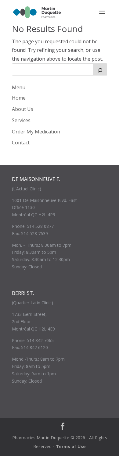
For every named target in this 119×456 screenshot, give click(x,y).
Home (19, 97)
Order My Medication (36, 131)
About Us (22, 109)
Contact (21, 142)
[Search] (100, 69)
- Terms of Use (69, 446)
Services (21, 120)
